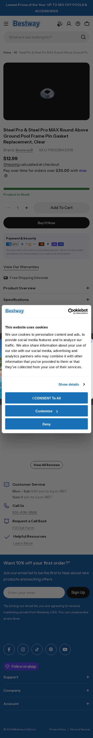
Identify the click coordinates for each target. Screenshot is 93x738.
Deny (46, 424)
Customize (43, 411)
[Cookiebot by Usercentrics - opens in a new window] (68, 311)
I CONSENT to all (47, 398)
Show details (68, 384)
